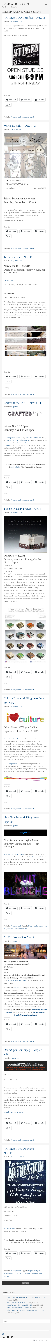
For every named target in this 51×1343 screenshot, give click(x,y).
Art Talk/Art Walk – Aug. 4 (19, 937)
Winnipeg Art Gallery (14, 438)
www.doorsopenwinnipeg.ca (13, 1112)
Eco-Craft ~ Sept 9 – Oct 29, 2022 (18, 1302)
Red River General (10, 1229)
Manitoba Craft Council (34, 438)
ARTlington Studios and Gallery (14, 854)
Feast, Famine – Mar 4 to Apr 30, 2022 (19, 1305)
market (18, 1273)
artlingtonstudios (9, 1273)
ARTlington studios (13, 764)
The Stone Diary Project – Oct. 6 (22, 508)
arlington (30, 1271)
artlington (30, 926)
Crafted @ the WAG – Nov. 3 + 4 (22, 403)
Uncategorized (16, 117)
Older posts (25, 1283)
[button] (25, 1066)
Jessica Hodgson (15, 4)
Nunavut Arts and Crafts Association (18, 440)
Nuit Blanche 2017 (35, 857)
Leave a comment (28, 117)
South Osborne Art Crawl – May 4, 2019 (20, 1308)
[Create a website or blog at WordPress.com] (3, 1334)
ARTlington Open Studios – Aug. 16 (24, 17)
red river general (32, 1273)
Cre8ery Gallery (9, 280)
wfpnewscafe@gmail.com (17, 980)
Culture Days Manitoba (11, 739)
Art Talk (16, 987)
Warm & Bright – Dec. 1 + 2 (20, 125)
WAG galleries (15, 467)
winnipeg (10, 929)
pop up (24, 1273)
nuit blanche (38, 926)
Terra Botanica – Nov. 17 (18, 257)
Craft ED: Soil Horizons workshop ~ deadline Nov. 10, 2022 (26, 1297)
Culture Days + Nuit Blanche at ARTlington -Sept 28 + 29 (25, 1310)
